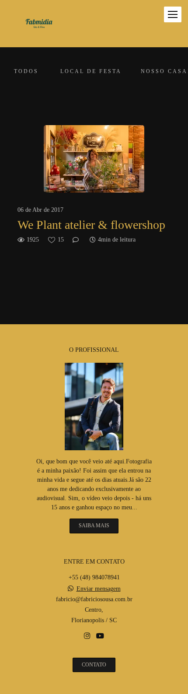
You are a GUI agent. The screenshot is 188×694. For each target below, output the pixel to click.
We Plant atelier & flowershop (91, 224)
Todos (26, 71)
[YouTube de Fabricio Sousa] (100, 636)
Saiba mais (94, 526)
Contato (94, 665)
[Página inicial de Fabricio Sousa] (39, 24)
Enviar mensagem (99, 589)
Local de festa (91, 71)
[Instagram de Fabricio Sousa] (87, 636)
